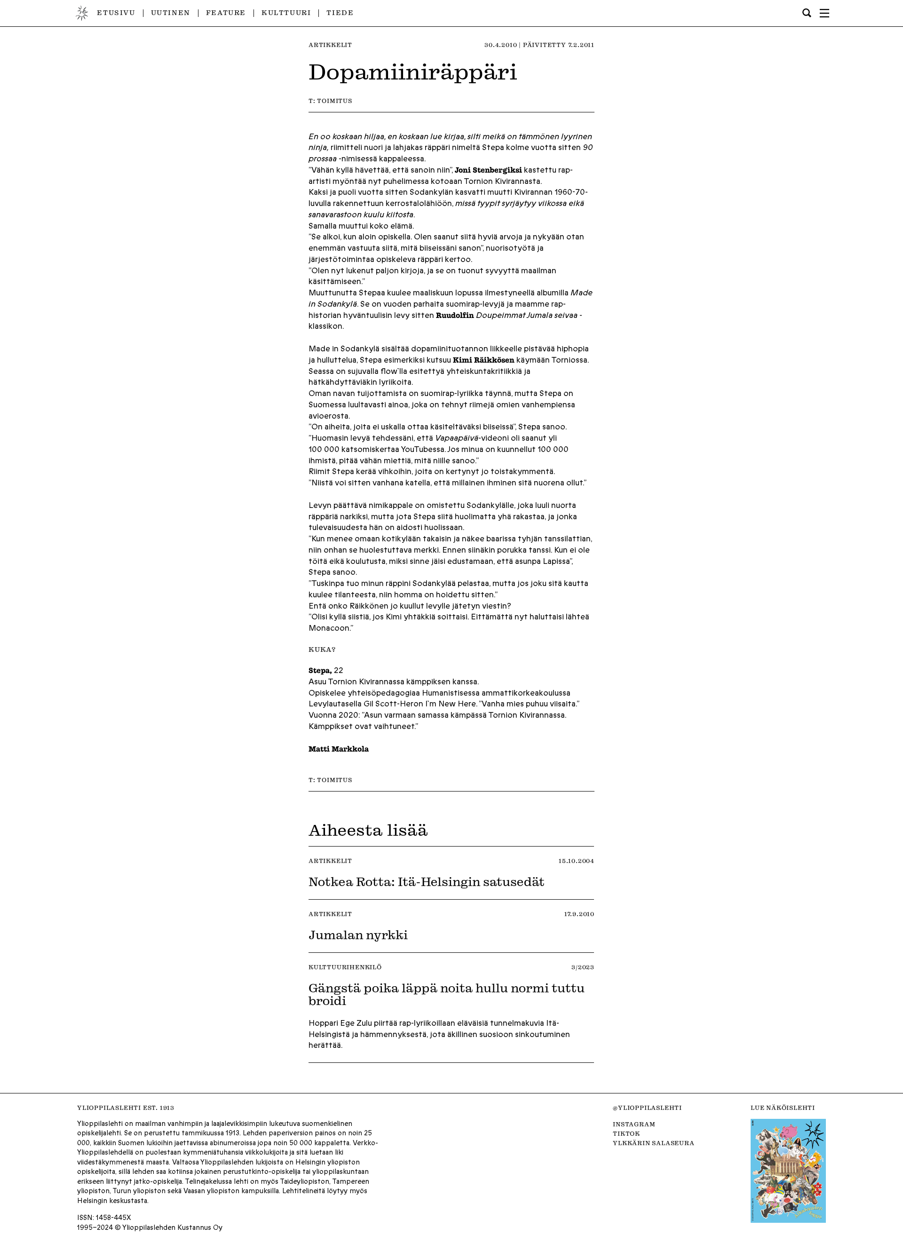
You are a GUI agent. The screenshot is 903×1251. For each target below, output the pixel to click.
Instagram (634, 1124)
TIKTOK (626, 1133)
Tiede (340, 12)
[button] (824, 13)
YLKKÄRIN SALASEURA (653, 1143)
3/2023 (582, 967)
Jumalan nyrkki (358, 934)
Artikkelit (330, 44)
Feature (226, 12)
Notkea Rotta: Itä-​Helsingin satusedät (427, 881)
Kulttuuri (286, 12)
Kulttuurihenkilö (345, 967)
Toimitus (334, 100)
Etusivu (116, 12)
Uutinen (170, 12)
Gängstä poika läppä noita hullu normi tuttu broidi (447, 993)
